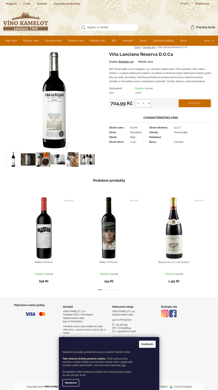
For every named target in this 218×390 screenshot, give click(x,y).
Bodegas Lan (126, 61)
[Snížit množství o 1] (138, 103)
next (210, 243)
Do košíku (194, 103)
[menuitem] (11, 41)
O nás (26, 3)
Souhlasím (147, 344)
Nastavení (71, 382)
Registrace (202, 3)
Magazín (11, 3)
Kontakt (42, 3)
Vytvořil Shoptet (183, 386)
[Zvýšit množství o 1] (149, 103)
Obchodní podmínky (67, 3)
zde (123, 365)
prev (8, 243)
